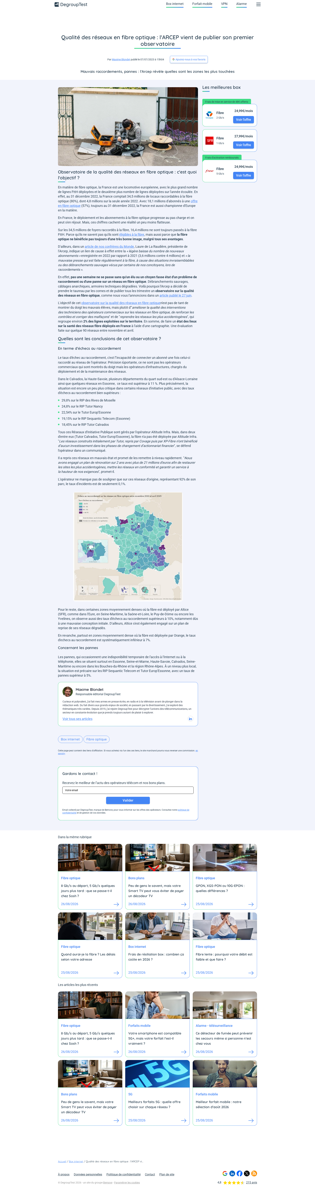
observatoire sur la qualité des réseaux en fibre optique (120, 303)
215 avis (251, 1182)
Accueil (62, 1161)
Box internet (175, 4)
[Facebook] (239, 1173)
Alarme (241, 4)
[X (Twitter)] (247, 1173)
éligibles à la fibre (131, 234)
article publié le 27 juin (175, 295)
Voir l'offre (243, 119)
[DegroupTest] (71, 4)
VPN (224, 4)
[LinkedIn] (232, 1173)
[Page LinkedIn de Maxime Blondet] (190, 719)
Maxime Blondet (121, 59)
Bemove (107, 1182)
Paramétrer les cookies (127, 1182)
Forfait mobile (202, 4)
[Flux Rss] (254, 1173)
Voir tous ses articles (77, 719)
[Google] (225, 1173)
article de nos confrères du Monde (109, 246)
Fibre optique (96, 739)
